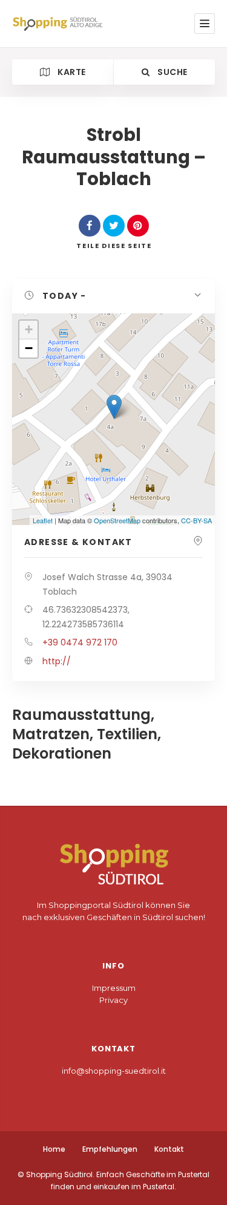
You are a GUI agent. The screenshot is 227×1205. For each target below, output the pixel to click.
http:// (56, 661)
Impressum (114, 988)
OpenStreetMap (117, 520)
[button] (113, 296)
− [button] (29, 348)
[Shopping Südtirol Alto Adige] (60, 23)
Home (54, 1149)
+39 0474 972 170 (79, 642)
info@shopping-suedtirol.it (114, 1071)
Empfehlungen (109, 1149)
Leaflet (43, 520)
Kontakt (169, 1149)
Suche (171, 72)
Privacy (113, 1000)
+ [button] (29, 329)
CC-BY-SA (196, 520)
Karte (70, 72)
